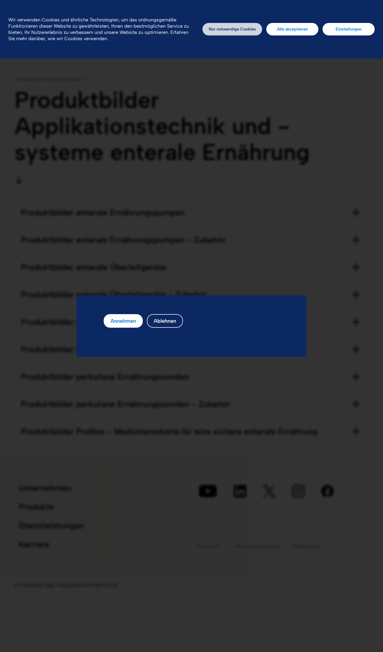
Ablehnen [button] (165, 321)
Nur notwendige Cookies (232, 29)
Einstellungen (349, 29)
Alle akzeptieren (292, 29)
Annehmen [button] (123, 321)
